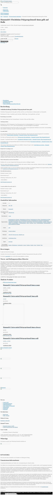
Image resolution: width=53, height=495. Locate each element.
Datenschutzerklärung (12, 493)
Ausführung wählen (7, 292)
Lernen (24, 245)
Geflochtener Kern (12, 238)
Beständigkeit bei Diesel (35, 219)
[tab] (27, 100)
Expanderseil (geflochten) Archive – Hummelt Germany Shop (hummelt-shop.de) (34, 139)
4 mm (10, 216)
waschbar (31, 223)
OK (6, 493)
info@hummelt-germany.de (6, 182)
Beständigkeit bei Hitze (45, 219)
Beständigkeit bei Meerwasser (15, 220)
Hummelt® (11, 209)
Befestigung (14, 245)
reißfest (10, 223)
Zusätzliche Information (8, 101)
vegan (27, 223)
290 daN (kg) (11, 212)
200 (11, 205)
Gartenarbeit (20, 245)
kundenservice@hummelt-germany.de (10, 168)
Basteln (10, 245)
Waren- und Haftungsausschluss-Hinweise (11, 103)
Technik (38, 245)
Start (1, 16)
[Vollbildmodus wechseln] (3, 490)
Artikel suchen (3, 2)
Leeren (16, 38)
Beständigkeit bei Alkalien (14, 219)
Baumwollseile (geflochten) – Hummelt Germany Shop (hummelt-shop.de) (22, 135)
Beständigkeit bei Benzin (25, 219)
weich (35, 223)
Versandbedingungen (19, 36)
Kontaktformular (44, 486)
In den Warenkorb (4, 41)
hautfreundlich (29, 221)
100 (9, 205)
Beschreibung (6, 100)
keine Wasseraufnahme (37, 221)
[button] (3, 31)
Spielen (31, 245)
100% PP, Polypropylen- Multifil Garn (16, 234)
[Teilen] (2, 490)
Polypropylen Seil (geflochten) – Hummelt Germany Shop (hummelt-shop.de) (34, 137)
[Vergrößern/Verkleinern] (4, 490)
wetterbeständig (40, 223)
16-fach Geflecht (12, 231)
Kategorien (5, 16)
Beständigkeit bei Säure (26, 220)
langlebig (44, 221)
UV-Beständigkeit (22, 223)
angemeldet (7, 256)
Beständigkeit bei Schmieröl (37, 220)
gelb (9, 227)
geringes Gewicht (22, 221)
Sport (35, 245)
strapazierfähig (15, 223)
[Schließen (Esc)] (1, 490)
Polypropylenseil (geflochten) (15, 16)
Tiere (41, 245)
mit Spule (10, 241)
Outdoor (28, 245)
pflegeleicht (49, 221)
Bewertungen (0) (6, 102)
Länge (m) (3, 38)
